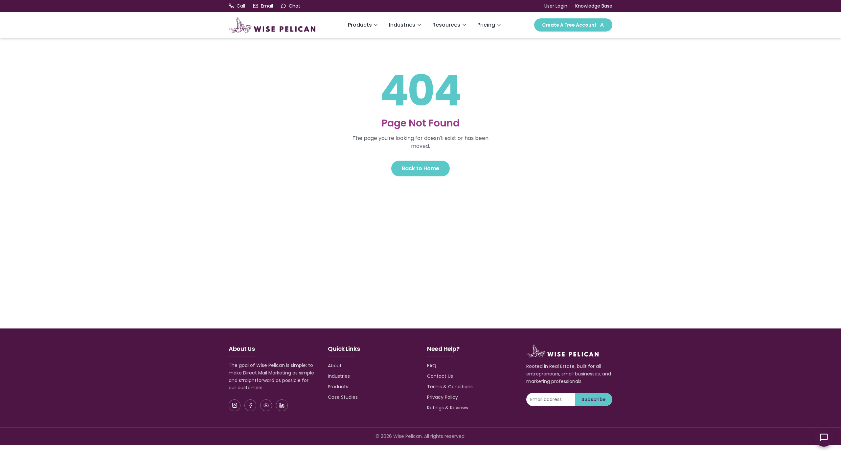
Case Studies (343, 397)
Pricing (486, 25)
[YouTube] (266, 405)
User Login (555, 6)
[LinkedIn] (282, 405)
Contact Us (440, 376)
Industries (402, 25)
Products (360, 25)
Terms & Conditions (450, 386)
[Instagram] (234, 405)
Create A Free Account (569, 25)
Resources (446, 25)
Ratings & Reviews (447, 407)
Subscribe (593, 399)
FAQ (431, 365)
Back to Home (420, 168)
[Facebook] (250, 405)
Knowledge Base (593, 6)
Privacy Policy (442, 397)
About (335, 365)
